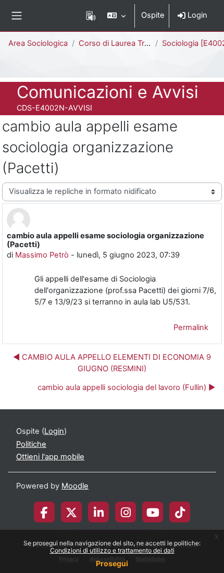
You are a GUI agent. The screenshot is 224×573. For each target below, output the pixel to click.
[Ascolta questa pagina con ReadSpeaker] (91, 15)
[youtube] (152, 512)
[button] (116, 15)
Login (196, 15)
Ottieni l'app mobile (50, 456)
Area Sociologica (38, 43)
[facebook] (44, 512)
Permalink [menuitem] (190, 327)
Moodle (75, 486)
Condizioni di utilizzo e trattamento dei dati (112, 550)
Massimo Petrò (42, 255)
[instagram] (126, 512)
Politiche (31, 444)
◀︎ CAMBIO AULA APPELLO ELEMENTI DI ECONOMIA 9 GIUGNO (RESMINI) (112, 362)
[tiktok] (180, 512)
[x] (71, 512)
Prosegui (112, 563)
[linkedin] (99, 512)
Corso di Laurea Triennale (124, 43)
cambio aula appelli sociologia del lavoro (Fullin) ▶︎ (126, 387)
